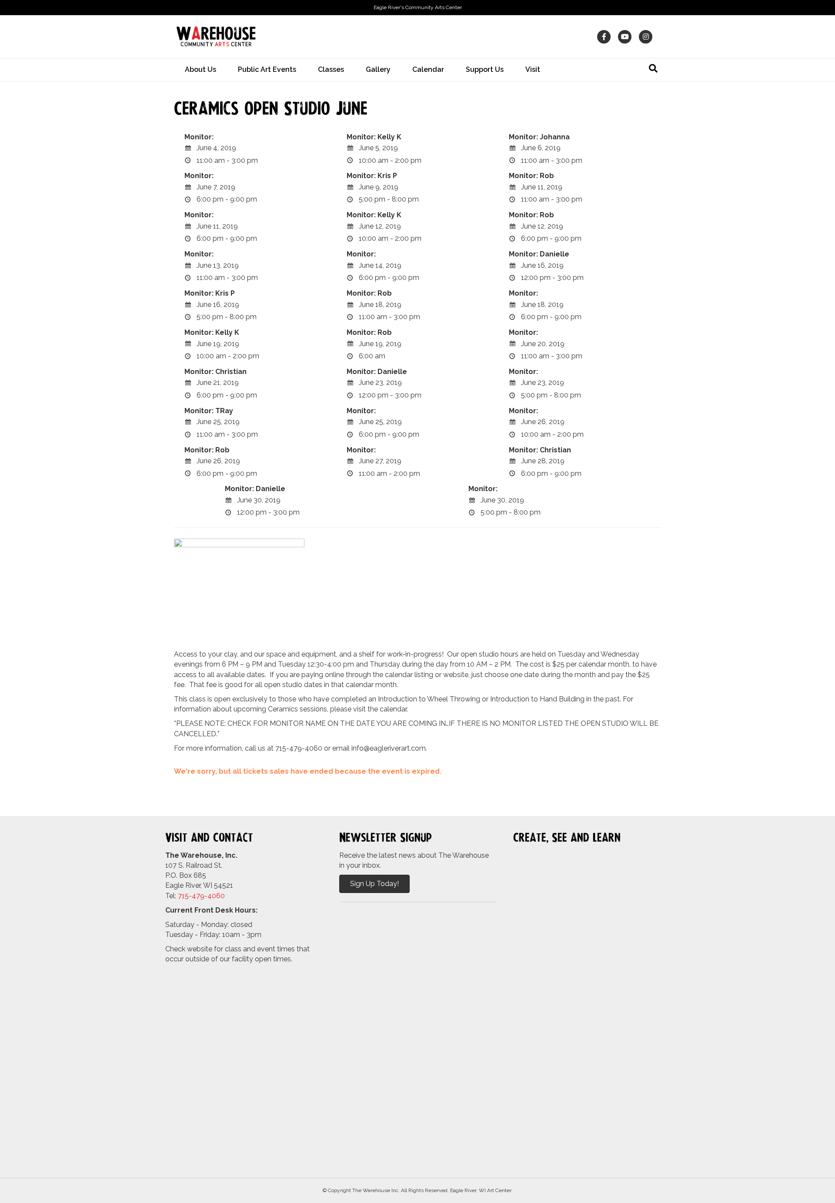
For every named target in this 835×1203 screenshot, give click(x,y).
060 (218, 896)
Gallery (378, 69)
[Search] (653, 68)
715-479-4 (195, 896)
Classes (331, 69)
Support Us (485, 69)
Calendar (428, 69)
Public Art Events (267, 69)
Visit (532, 69)
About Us (200, 69)
